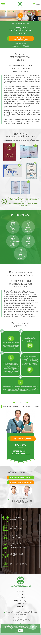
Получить (21, 39)
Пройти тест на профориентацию (21, 482)
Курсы (20, 594)
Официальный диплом (22, 438)
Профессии (20, 597)
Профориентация (20, 600)
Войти (38, 5)
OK (20, 630)
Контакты (20, 606)
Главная (20, 591)
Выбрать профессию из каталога (21, 477)
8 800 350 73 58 (9, 11)
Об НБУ (20, 603)
